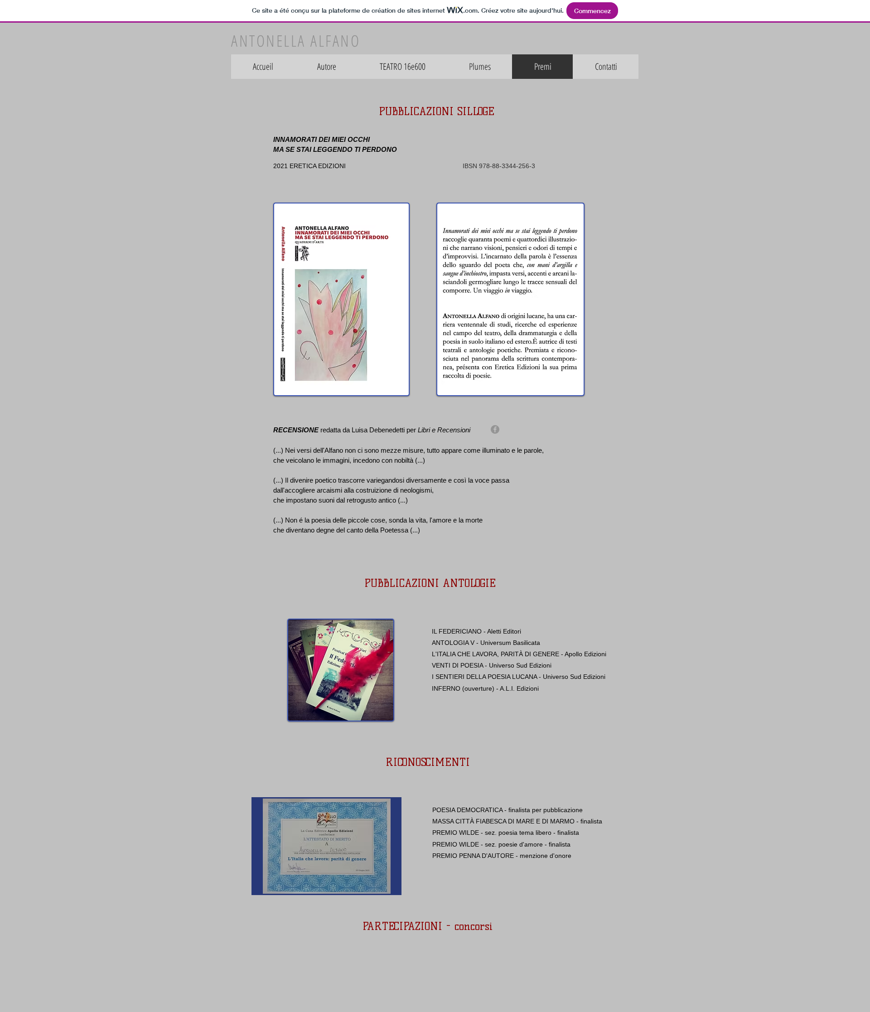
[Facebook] (495, 429)
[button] (326, 846)
